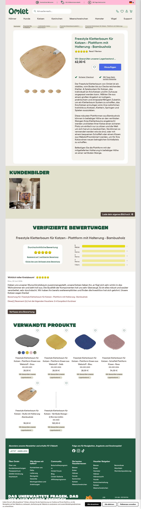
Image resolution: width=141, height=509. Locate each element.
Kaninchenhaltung (100, 482)
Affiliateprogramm (58, 479)
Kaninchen (76, 479)
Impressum (13, 477)
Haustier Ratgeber (101, 461)
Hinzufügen (110, 67)
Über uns (12, 465)
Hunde (74, 476)
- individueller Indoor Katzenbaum (36, 27)
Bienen (75, 467)
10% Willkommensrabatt (72, 2)
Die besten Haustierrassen (79, 462)
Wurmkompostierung (122, 471)
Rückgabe (34, 476)
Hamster (96, 471)
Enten (74, 470)
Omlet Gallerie (57, 477)
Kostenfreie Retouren (46, 2)
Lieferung (34, 473)
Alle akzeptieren (93, 504)
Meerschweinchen (79, 484)
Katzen (75, 482)
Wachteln (118, 468)
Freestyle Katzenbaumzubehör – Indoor (70, 27)
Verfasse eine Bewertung (21, 312)
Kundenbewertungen (17, 468)
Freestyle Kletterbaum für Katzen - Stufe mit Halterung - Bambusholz (27, 414)
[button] (112, 461)
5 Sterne (77, 246)
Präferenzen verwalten (128, 504)
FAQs (32, 470)
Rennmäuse (119, 465)
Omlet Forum (56, 471)
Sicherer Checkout (86, 77)
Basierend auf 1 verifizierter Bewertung (42, 257)
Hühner (75, 473)
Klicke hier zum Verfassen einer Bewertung (43, 262)
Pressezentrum (15, 471)
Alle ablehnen (109, 504)
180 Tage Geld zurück (98, 2)
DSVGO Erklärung (16, 474)
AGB (104, 497)
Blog (53, 474)
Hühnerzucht (98, 477)
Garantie (33, 479)
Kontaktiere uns (36, 467)
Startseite (17, 26)
